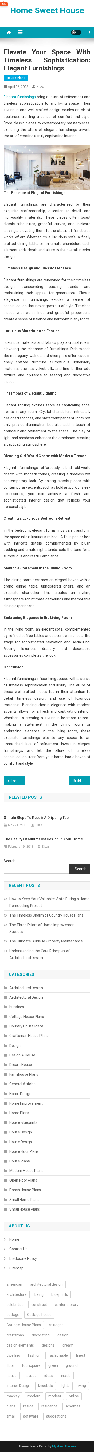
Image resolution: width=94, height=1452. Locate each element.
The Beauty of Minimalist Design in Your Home (43, 839)
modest (54, 1396)
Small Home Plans (24, 1200)
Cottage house (39, 1315)
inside (66, 1376)
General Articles (22, 1084)
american (14, 1284)
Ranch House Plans (25, 1190)
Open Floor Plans (23, 1180)
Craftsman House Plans (29, 1036)
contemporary (66, 1305)
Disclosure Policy (23, 1258)
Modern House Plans (26, 1171)
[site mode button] (76, 32)
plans (11, 1406)
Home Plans (19, 1113)
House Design (20, 1132)
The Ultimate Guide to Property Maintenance (46, 941)
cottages (56, 1325)
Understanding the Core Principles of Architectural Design (39, 954)
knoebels (45, 1386)
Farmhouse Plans (23, 1074)
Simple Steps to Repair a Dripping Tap (36, 818)
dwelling (13, 1355)
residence (49, 1406)
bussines (16, 1007)
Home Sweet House (47, 10)
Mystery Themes (64, 1446)
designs (48, 1345)
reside (28, 1406)
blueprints (59, 1294)
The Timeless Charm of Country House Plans (46, 915)
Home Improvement (26, 1103)
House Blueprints (23, 1122)
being (39, 1294)
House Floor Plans (24, 1151)
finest (80, 1355)
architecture (17, 1294)
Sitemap (16, 1268)
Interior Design (18, 1386)
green (53, 1365)
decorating (41, 1335)
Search (9, 861)
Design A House (22, 1055)
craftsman (15, 1335)
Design (15, 1045)
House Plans (16, 78)
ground (72, 1365)
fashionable (58, 1355)
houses (31, 1376)
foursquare (31, 1365)
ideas (48, 1376)
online (74, 1396)
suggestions (56, 1416)
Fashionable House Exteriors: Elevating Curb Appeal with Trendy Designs (18, 781)
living (82, 1386)
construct (39, 1305)
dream (67, 1345)
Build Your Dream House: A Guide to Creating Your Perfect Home (81, 781)
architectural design (46, 1284)
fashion (34, 1355)
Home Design (20, 1094)
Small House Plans (24, 1209)
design (62, 1335)
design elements (20, 1345)
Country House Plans (26, 1026)
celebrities (15, 1305)
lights (65, 1386)
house (12, 1376)
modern (33, 1396)
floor (10, 1365)
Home (14, 1239)
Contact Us (18, 1249)
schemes (72, 1406)
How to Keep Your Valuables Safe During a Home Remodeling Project (49, 902)
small (11, 1416)
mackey (13, 1396)
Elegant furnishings (20, 97)
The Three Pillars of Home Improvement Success (42, 928)
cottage (13, 1315)
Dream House (20, 1065)
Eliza (40, 86)
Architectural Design (26, 988)
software (30, 1416)
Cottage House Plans (26, 1016)
